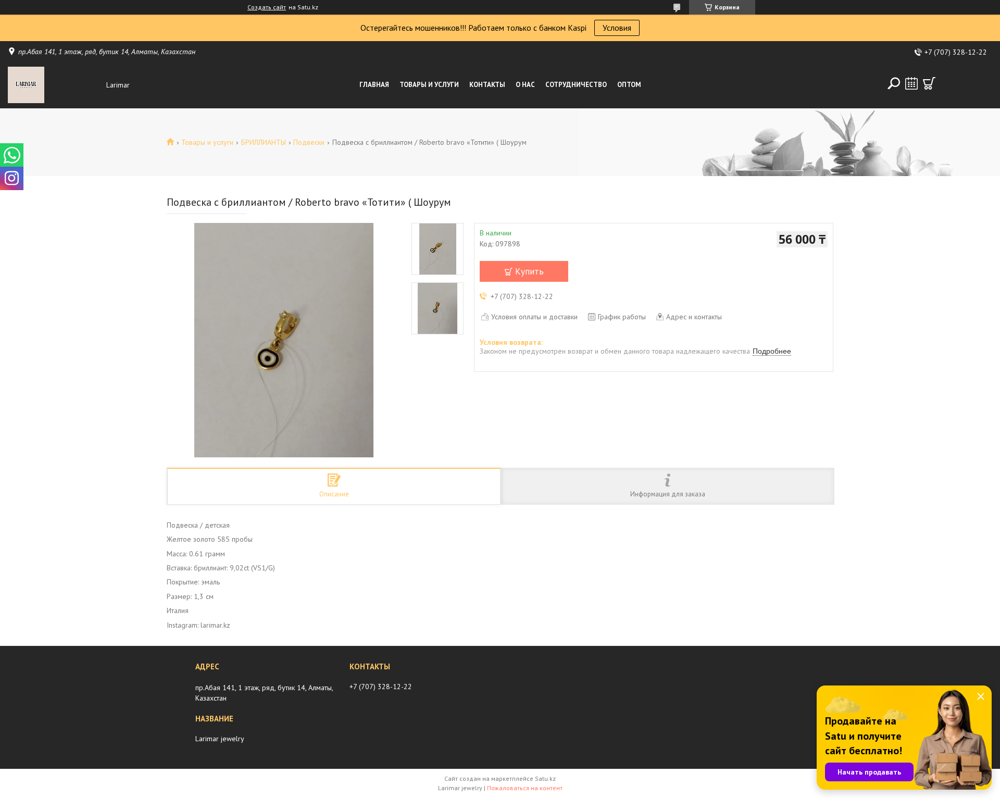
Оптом (629, 84)
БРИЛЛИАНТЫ (263, 142)
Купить (529, 271)
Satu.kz (545, 778)
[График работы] (911, 83)
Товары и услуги (429, 84)
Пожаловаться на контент (524, 788)
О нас (525, 84)
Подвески (308, 142)
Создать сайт (266, 7)
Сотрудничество (576, 84)
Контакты (487, 84)
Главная (374, 84)
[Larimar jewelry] (54, 85)
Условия (617, 27)
